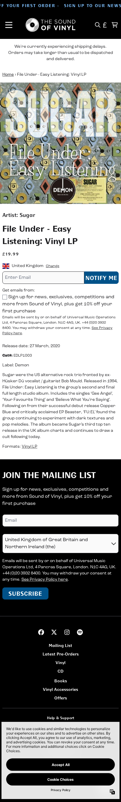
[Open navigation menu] (8, 25)
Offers (60, 697)
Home (8, 75)
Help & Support (60, 718)
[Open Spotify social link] (79, 632)
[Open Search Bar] (97, 25)
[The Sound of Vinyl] (50, 25)
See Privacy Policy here (44, 579)
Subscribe (25, 593)
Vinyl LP (29, 446)
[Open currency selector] (105, 25)
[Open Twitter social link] (54, 632)
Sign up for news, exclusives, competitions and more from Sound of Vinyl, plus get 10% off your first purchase (58, 304)
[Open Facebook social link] (41, 632)
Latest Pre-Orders (61, 653)
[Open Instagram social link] (66, 632)
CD (60, 670)
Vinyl (60, 662)
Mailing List (60, 645)
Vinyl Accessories (60, 689)
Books (60, 680)
